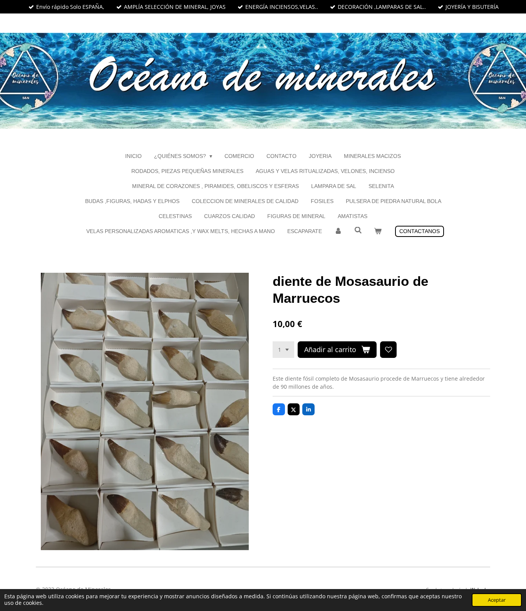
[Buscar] (358, 230)
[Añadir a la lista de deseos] (388, 349)
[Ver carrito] (378, 231)
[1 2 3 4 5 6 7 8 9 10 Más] (283, 349)
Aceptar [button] (497, 600)
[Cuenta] (338, 231)
